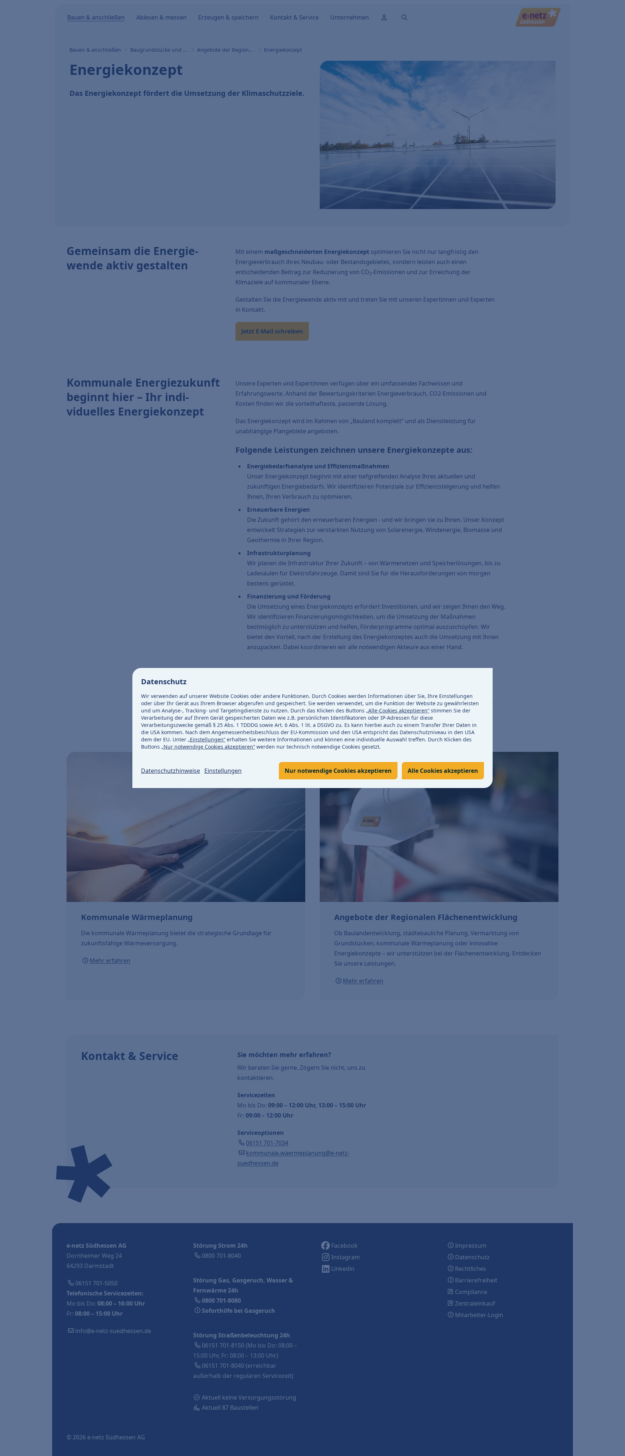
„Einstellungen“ (206, 739)
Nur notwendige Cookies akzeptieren (338, 771)
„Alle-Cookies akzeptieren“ (397, 710)
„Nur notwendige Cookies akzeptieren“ (208, 746)
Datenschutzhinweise (170, 771)
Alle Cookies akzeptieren (443, 771)
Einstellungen (223, 771)
